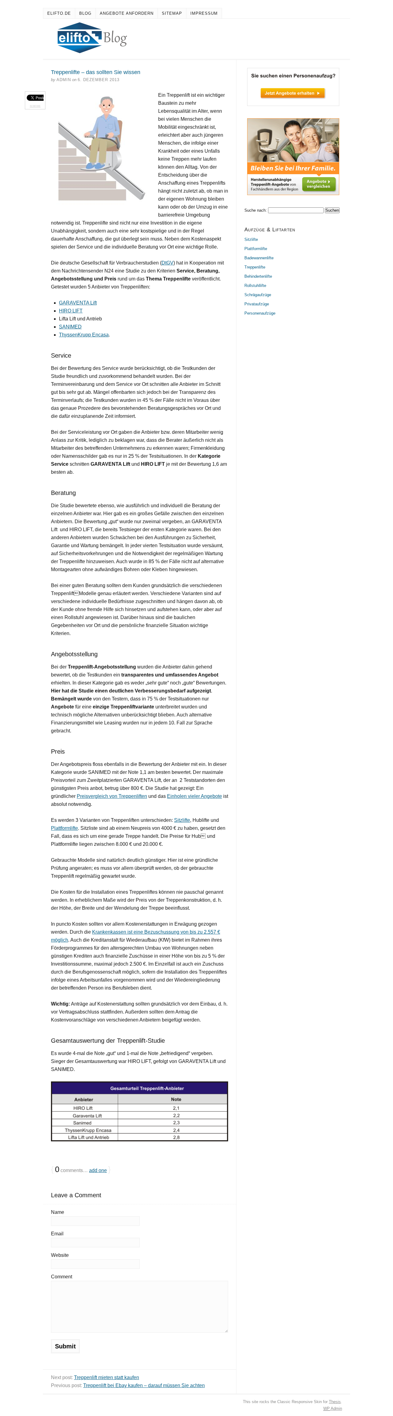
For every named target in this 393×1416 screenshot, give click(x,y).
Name (57, 1212)
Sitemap (172, 13)
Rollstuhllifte (255, 285)
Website (60, 1255)
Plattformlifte (64, 828)
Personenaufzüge (259, 313)
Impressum (204, 13)
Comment (61, 1276)
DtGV (167, 262)
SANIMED (70, 326)
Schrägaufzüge (257, 294)
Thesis (335, 1401)
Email (57, 1233)
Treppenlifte (254, 267)
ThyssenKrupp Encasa (84, 334)
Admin (332, 1408)
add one (98, 1170)
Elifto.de (59, 13)
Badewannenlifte (259, 258)
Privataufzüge (256, 304)
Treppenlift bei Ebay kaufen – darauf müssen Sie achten (144, 1385)
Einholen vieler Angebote (194, 796)
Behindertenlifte (258, 276)
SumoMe (35, 106)
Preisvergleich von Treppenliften (112, 796)
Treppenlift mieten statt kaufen (106, 1377)
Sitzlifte (182, 820)
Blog (85, 13)
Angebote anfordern (127, 13)
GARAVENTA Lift (78, 302)
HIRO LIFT (71, 310)
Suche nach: (255, 210)
